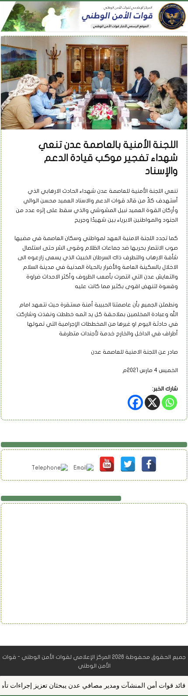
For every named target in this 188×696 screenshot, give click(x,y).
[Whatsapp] (169, 402)
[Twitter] (128, 458)
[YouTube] (107, 458)
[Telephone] (49, 466)
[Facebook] (135, 402)
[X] (152, 402)
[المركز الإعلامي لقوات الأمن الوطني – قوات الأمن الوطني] (94, 16)
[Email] (83, 466)
